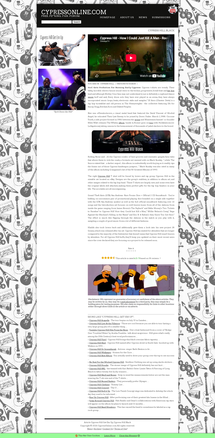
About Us (127, 17)
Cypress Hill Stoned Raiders (102, 381)
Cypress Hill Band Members (102, 407)
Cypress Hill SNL (97, 368)
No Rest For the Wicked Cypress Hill (106, 362)
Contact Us (108, 429)
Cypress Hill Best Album (100, 355)
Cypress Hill (104, 176)
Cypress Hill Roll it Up (99, 391)
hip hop (170, 90)
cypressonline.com (74, 12)
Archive (97, 429)
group (137, 119)
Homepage (107, 17)
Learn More (109, 435)
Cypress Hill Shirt (97, 343)
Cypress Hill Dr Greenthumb (102, 349)
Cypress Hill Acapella (99, 320)
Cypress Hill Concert (99, 388)
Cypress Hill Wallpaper (100, 352)
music (91, 97)
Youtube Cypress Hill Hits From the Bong (108, 330)
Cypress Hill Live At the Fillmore (104, 323)
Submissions (161, 17)
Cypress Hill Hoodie (98, 365)
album (121, 123)
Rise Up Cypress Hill (98, 397)
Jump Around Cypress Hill (101, 400)
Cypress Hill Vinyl (97, 339)
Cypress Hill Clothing (99, 384)
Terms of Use (120, 429)
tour (151, 123)
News (143, 17)
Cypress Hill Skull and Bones (102, 375)
